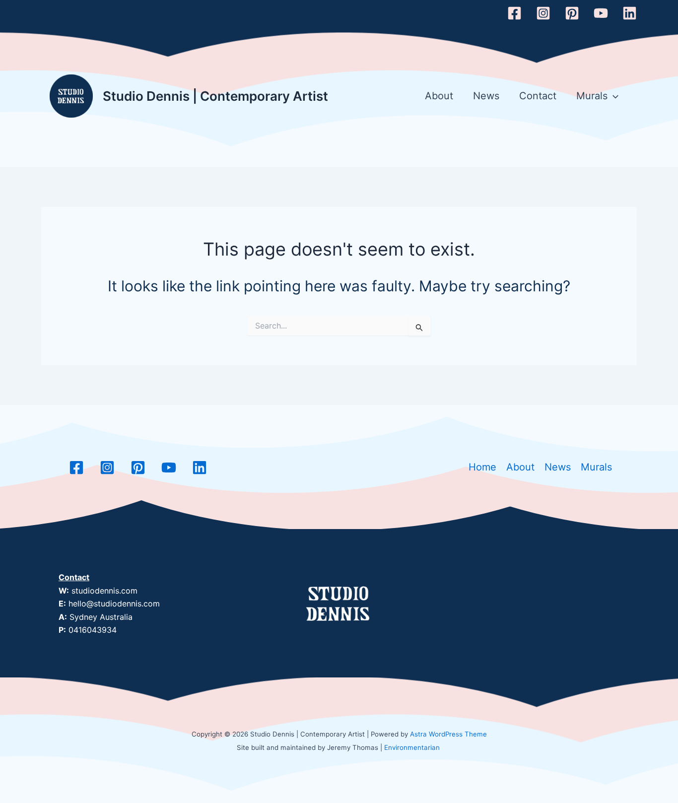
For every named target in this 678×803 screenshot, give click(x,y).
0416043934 (92, 630)
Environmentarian (412, 747)
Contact (537, 96)
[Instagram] (543, 13)
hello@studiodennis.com (114, 603)
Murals (592, 96)
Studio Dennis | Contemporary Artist (215, 96)
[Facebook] (514, 13)
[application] (613, 96)
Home (482, 467)
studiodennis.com (104, 591)
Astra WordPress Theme (448, 734)
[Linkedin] (629, 13)
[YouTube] (601, 13)
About (439, 96)
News (486, 96)
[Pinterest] (572, 13)
